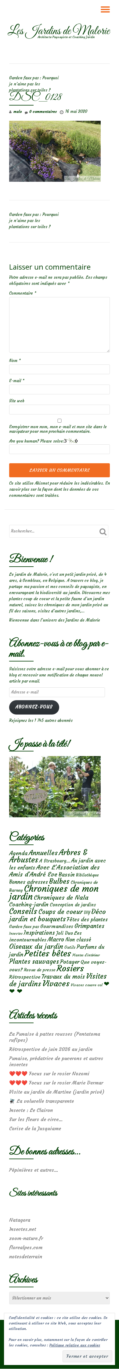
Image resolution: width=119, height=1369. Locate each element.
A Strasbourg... (54, 861)
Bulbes (59, 881)
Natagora (19, 1220)
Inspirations (39, 932)
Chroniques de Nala (61, 897)
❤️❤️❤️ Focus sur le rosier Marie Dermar (56, 1083)
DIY (87, 912)
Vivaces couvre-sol (87, 985)
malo (17, 111)
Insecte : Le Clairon (31, 1110)
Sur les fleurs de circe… (36, 1119)
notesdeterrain (25, 1256)
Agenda (18, 853)
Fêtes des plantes (87, 919)
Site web (16, 401)
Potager (69, 961)
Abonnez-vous (34, 707)
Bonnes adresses (28, 882)
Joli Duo (64, 933)
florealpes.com (25, 1247)
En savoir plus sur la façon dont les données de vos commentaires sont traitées (59, 489)
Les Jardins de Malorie (59, 31)
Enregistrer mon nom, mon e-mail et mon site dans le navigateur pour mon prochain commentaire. (58, 429)
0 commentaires (43, 111)
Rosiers (70, 968)
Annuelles (43, 853)
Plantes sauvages (34, 962)
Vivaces (56, 983)
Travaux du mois (63, 976)
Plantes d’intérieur (86, 955)
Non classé (78, 939)
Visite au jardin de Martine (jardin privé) (56, 1092)
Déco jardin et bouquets (57, 915)
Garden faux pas (24, 926)
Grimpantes (89, 926)
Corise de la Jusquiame (35, 1128)
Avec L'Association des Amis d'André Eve (54, 870)
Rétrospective (24, 977)
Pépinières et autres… (33, 1170)
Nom (15, 360)
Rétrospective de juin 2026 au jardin (50, 1049)
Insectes (16, 933)
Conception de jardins (73, 905)
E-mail (16, 380)
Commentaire (22, 293)
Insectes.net (22, 1229)
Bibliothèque (87, 875)
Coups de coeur (60, 912)
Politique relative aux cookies (74, 1345)
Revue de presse (40, 970)
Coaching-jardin (29, 904)
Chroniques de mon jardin (54, 892)
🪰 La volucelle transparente (41, 1101)
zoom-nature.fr (26, 1238)
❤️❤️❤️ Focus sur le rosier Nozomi (49, 1073)
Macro (56, 939)
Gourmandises (56, 926)
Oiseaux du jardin (36, 946)
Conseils (23, 911)
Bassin (67, 874)
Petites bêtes (47, 953)
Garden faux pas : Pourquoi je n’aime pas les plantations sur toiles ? (34, 84)
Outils (69, 947)
